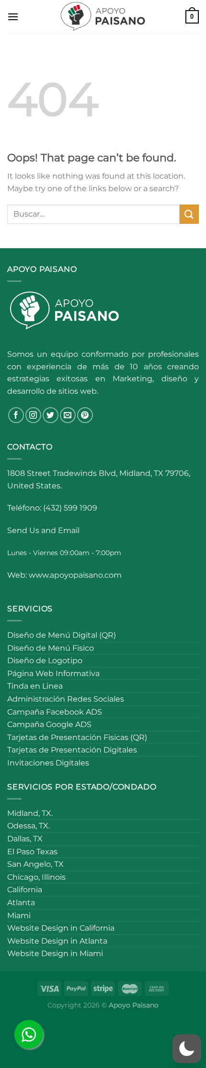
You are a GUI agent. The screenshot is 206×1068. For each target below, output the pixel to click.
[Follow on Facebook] (16, 415)
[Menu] (13, 16)
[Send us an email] (68, 415)
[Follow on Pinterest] (85, 415)
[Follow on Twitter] (50, 415)
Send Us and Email (43, 530)
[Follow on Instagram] (33, 415)
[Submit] (189, 214)
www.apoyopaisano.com (75, 575)
